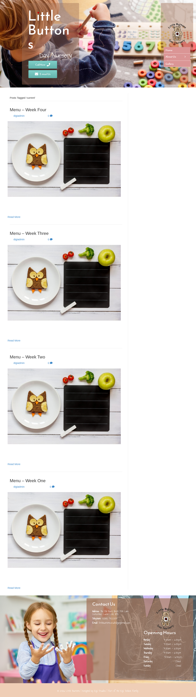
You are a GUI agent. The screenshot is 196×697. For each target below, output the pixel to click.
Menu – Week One (28, 480)
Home (168, 50)
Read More (14, 217)
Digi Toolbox (125, 691)
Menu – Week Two (27, 357)
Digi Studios (100, 691)
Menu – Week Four (28, 109)
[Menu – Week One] (64, 529)
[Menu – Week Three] (64, 282)
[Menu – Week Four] (64, 158)
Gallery (169, 64)
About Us (170, 57)
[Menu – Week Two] (64, 406)
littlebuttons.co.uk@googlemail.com (114, 623)
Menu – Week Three (29, 233)
